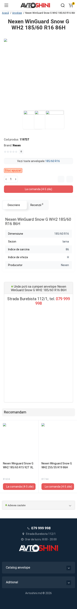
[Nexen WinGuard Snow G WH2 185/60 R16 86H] (38, 73)
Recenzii (36, 204)
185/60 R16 (52, 161)
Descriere (14, 205)
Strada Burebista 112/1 (40, 533)
